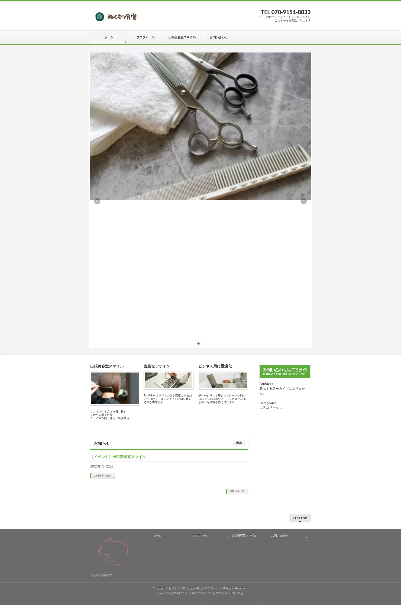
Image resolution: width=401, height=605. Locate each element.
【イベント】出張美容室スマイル (118, 457)
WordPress (180, 593)
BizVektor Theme (201, 593)
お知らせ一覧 (237, 491)
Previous (97, 201)
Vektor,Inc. (222, 593)
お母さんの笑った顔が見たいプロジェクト (195, 588)
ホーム (157, 535)
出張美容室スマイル (244, 535)
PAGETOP (300, 518)
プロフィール (200, 535)
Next (304, 201)
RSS (239, 443)
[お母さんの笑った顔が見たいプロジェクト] (115, 18)
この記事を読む (103, 475)
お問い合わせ (279, 535)
